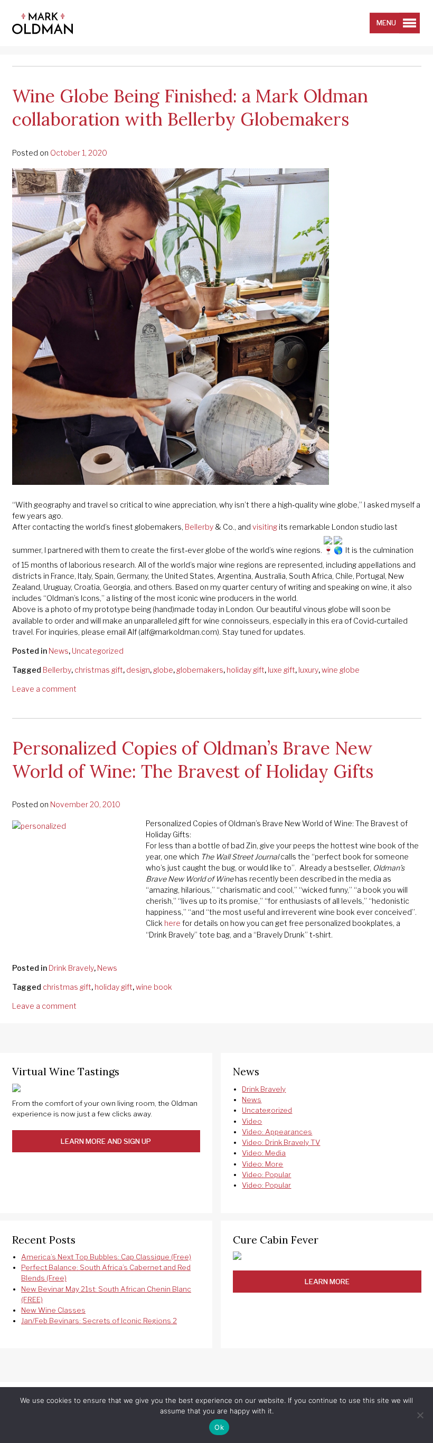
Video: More (262, 1164)
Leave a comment (44, 688)
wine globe (341, 669)
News (59, 650)
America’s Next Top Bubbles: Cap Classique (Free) (106, 1257)
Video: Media (264, 1153)
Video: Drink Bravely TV (281, 1142)
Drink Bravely (71, 967)
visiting (264, 526)
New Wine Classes (53, 1310)
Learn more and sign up (106, 1141)
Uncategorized (98, 650)
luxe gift (281, 669)
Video (252, 1121)
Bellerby (199, 526)
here (172, 923)
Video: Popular (266, 1174)
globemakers (199, 669)
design (138, 669)
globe (163, 669)
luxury (308, 669)
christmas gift (98, 669)
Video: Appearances (277, 1131)
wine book (154, 986)
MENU (386, 23)
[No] (420, 1415)
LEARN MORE (327, 1281)
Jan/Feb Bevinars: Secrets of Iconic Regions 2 (99, 1320)
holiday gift (246, 669)
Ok (219, 1427)
